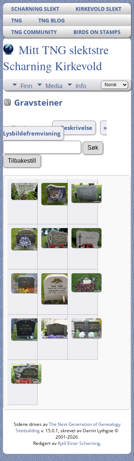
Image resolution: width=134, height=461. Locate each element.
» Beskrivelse (73, 127)
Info (81, 86)
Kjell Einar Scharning (79, 443)
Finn (26, 86)
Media (54, 86)
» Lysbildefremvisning (55, 130)
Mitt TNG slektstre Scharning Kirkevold (56, 57)
